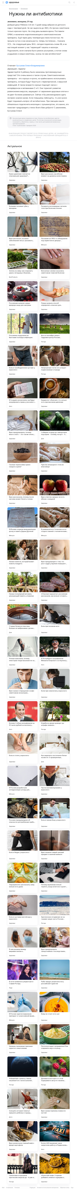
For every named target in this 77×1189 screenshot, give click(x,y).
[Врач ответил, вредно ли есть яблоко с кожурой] (55, 490)
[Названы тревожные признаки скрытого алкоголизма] (22, 1039)
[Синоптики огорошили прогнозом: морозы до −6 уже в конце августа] (22, 1168)
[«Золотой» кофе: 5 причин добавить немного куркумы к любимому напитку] (55, 1168)
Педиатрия (24, 8)
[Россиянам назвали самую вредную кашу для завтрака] (22, 296)
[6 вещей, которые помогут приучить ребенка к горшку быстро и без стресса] (22, 1104)
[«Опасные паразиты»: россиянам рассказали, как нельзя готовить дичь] (55, 587)
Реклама (17, 1187)
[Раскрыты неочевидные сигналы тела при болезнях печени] (55, 199)
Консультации (13, 8)
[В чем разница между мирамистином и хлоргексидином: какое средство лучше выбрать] (22, 942)
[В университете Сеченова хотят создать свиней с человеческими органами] (55, 522)
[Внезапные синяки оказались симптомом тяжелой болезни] (55, 264)
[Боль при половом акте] (55, 619)
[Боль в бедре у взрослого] (22, 845)
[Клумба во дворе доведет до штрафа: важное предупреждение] (55, 716)
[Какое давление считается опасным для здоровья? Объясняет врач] (22, 167)
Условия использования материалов (47, 1187)
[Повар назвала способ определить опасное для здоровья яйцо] (55, 296)
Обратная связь (64, 1187)
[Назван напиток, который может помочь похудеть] (22, 555)
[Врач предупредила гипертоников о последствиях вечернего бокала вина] (55, 942)
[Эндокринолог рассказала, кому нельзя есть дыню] (22, 878)
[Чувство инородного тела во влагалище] (55, 458)
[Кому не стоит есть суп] (55, 1007)
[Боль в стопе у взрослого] (22, 748)
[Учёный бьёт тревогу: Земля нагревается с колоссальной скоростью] (22, 1072)
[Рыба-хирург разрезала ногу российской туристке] (55, 975)
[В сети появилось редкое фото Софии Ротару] (22, 975)
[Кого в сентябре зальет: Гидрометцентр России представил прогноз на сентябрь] (55, 328)
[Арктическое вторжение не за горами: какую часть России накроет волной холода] (55, 910)
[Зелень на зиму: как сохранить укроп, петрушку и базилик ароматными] (22, 264)
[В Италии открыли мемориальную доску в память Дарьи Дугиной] (22, 522)
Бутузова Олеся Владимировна (30, 66)
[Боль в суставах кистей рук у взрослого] (22, 910)
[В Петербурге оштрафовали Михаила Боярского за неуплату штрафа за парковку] (55, 652)
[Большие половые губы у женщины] (22, 199)
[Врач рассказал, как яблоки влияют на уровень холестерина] (55, 167)
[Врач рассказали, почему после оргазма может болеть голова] (22, 490)
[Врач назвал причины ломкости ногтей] (55, 1104)
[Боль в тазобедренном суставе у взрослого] (22, 361)
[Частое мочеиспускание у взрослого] (55, 781)
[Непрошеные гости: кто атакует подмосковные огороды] (55, 361)
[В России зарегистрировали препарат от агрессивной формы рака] (22, 1007)
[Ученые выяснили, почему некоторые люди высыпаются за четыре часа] (22, 652)
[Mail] (7, 2)
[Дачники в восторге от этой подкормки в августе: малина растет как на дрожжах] (55, 1072)
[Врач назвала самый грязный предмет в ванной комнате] (55, 845)
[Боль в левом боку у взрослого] (55, 813)
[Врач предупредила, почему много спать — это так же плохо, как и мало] (22, 425)
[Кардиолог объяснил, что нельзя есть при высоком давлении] (55, 393)
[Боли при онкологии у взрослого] (55, 684)
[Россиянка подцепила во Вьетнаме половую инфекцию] (22, 328)
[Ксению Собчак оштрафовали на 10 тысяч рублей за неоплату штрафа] (22, 716)
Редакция (32, 1187)
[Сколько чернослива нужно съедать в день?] (22, 458)
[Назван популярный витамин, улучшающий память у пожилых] (22, 587)
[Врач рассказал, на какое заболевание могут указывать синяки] (22, 232)
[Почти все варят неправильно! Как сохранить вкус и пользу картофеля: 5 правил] (55, 1039)
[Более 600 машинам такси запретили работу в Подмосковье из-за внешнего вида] (55, 1136)
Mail (3, 1187)
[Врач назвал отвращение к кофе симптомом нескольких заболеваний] (22, 684)
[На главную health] (13, 2)
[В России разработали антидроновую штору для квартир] (22, 781)
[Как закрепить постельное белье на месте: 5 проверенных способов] (55, 748)
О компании (9, 1187)
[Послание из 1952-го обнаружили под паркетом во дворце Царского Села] (55, 232)
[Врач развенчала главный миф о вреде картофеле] (22, 1136)
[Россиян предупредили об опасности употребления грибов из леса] (22, 813)
